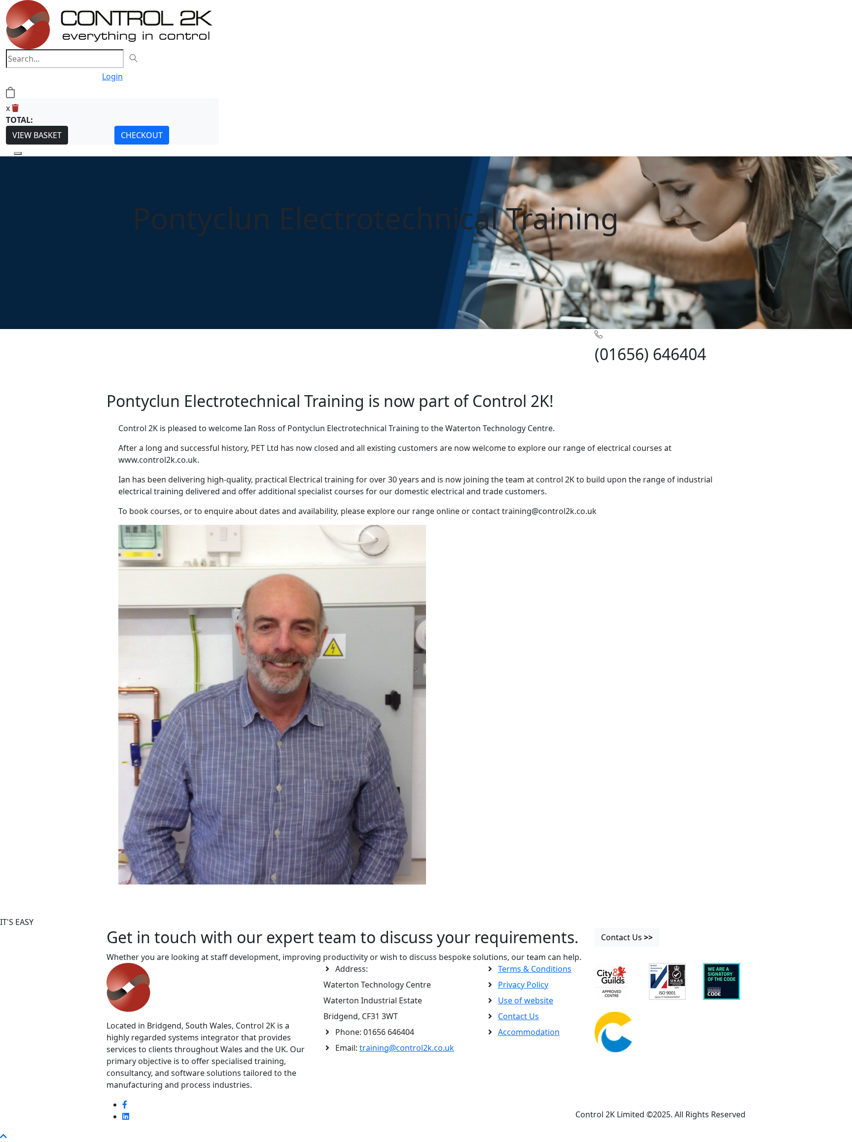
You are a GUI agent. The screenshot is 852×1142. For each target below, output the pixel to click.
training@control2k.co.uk (406, 1047)
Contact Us (518, 1016)
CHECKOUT (142, 135)
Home (117, 344)
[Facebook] (124, 1104)
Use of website (525, 1000)
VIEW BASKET (37, 135)
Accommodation (529, 1032)
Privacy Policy (523, 984)
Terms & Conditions (534, 968)
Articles (143, 344)
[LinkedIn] (125, 1116)
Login (112, 76)
